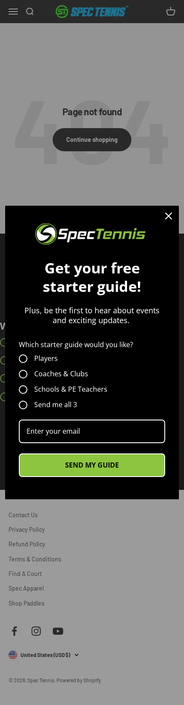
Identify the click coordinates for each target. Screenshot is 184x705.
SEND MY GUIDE (92, 465)
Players (46, 358)
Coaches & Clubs (61, 374)
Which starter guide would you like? (76, 344)
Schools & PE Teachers (70, 389)
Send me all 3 (55, 405)
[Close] (168, 216)
